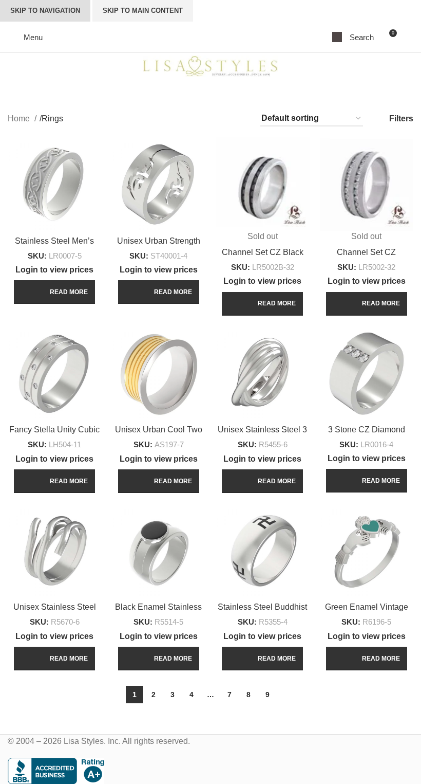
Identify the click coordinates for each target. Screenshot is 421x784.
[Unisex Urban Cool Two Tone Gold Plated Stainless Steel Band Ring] (159, 373)
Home (20, 118)
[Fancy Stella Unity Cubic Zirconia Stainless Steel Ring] (55, 373)
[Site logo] (210, 65)
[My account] (409, 37)
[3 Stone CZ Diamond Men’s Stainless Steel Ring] (367, 373)
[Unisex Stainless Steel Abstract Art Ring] (55, 550)
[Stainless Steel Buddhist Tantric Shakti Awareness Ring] (263, 550)
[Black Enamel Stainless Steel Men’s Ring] (159, 550)
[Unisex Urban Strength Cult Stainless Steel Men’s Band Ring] (159, 184)
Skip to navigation (45, 10)
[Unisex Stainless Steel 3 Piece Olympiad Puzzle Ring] (263, 373)
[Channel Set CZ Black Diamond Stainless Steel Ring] (263, 184)
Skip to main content (143, 10)
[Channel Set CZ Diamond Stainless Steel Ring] (367, 184)
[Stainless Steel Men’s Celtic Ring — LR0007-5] (55, 184)
